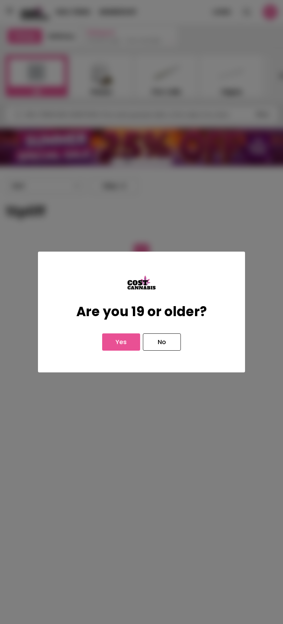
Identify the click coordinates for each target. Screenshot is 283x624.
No (162, 342)
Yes (121, 342)
